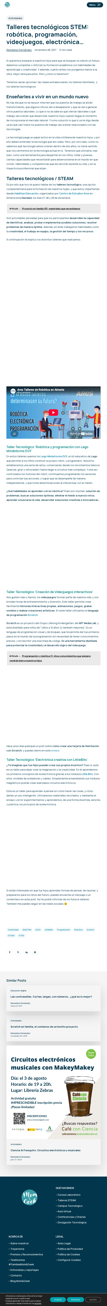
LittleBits (49, 929)
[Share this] (9, 952)
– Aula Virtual (63, 1211)
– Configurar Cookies (68, 1260)
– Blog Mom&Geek (19, 1281)
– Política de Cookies (68, 1254)
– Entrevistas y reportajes (23, 1270)
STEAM (11, 935)
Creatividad (13, 929)
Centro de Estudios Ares (74, 193)
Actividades (15, 18)
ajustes (38, 1303)
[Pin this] (35, 952)
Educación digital (18, 990)
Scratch (33, 615)
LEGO (38, 929)
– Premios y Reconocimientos (25, 1254)
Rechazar (75, 1299)
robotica (78, 929)
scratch (90, 929)
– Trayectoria (16, 1248)
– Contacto (15, 1275)
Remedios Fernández (19, 49)
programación (63, 929)
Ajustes (93, 1299)
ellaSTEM (27, 929)
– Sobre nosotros (18, 1243)
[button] (95, 4)
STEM (21, 935)
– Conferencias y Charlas (71, 1217)
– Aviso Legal (63, 1243)
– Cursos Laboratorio (68, 1194)
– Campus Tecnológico (69, 1205)
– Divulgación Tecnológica (71, 1222)
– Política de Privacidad (69, 1248)
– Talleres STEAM (66, 1200)
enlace (55, 750)
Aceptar (58, 1299)
